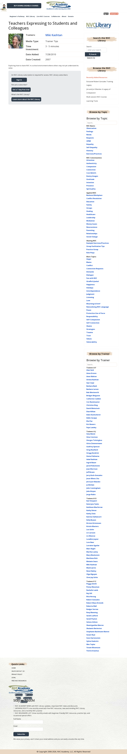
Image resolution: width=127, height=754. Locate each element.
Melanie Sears (92, 561)
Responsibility (92, 316)
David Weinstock (93, 408)
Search (88, 46)
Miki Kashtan (53, 35)
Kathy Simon (91, 510)
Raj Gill (89, 593)
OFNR (88, 141)
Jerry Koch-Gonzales (94, 475)
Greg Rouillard (92, 450)
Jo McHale (90, 485)
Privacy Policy (17, 674)
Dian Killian (90, 411)
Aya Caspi (90, 383)
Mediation (90, 221)
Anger (88, 259)
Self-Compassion (93, 320)
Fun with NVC (91, 278)
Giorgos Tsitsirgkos (94, 440)
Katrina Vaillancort (94, 517)
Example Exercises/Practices (97, 243)
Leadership (90, 217)
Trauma (89, 332)
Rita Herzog (91, 596)
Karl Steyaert (91, 501)
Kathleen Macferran (94, 507)
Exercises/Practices (94, 154)
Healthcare (90, 214)
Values (89, 339)
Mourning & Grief (93, 304)
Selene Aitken (92, 622)
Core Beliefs (91, 173)
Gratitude (90, 179)
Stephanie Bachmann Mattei (97, 632)
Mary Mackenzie (93, 555)
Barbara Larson (92, 389)
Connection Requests (94, 269)
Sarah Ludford (92, 616)
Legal (14, 677)
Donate (71, 16)
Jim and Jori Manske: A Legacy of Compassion (98, 91)
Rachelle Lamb (92, 590)
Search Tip (91, 58)
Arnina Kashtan (92, 380)
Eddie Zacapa (91, 418)
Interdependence (93, 291)
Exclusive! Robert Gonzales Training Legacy (99, 83)
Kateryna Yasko (92, 504)
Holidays (89, 288)
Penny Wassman (92, 587)
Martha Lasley (92, 552)
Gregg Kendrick (92, 453)
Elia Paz (89, 421)
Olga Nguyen (91, 574)
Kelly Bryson (91, 520)
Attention (90, 160)
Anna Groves (91, 373)
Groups (89, 208)
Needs (88, 135)
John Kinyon (91, 491)
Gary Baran (90, 434)
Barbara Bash (91, 386)
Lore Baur (90, 542)
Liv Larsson (90, 533)
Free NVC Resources (19, 681)
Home (14, 668)
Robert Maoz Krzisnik (94, 603)
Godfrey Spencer (93, 447)
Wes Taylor (90, 644)
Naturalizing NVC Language (97, 307)
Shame (89, 326)
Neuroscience (91, 227)
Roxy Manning (92, 612)
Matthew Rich (92, 558)
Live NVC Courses (43, 16)
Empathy (89, 144)
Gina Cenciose (92, 437)
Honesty (89, 151)
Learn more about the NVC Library (26, 99)
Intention (90, 182)
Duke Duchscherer (93, 415)
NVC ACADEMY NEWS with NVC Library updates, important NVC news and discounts (46, 706)
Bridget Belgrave (93, 395)
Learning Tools (92, 101)
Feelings (89, 131)
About (64, 16)
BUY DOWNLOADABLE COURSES (26, 6)
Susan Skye (90, 635)
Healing (89, 211)
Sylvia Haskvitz (92, 641)
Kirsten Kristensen (93, 523)
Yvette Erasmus (92, 651)
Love (88, 300)
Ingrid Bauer (91, 462)
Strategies (90, 329)
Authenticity (91, 163)
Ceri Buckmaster (93, 402)
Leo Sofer (90, 529)
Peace (88, 310)
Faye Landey (91, 427)
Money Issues (91, 224)
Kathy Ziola (90, 514)
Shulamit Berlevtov (94, 628)
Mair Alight (90, 549)
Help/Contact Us (18, 671)
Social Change (92, 237)
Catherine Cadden (93, 399)
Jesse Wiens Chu (92, 478)
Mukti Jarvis (91, 568)
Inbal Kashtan (91, 459)
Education (90, 202)
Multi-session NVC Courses (96, 97)
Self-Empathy (91, 147)
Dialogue (90, 275)
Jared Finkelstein (93, 466)
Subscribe (21, 734)
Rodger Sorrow (92, 609)
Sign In (106, 14)
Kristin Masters (92, 526)
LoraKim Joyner (92, 539)
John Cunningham (93, 488)
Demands (90, 272)
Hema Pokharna (92, 456)
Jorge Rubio (91, 494)
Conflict (89, 265)
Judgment (90, 294)
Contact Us (114, 14)
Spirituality (90, 189)
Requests (90, 138)
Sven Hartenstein (93, 638)
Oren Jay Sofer (92, 577)
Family (89, 205)
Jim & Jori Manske (93, 482)
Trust (88, 335)
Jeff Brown (90, 472)
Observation (91, 128)
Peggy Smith (91, 584)
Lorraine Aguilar (92, 545)
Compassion (91, 166)
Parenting (90, 230)
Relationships (91, 233)
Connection (91, 170)
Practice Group (92, 249)
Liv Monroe (90, 536)
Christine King (92, 405)
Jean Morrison (91, 469)
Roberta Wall (91, 606)
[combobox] (96, 50)
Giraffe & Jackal (92, 281)
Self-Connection (92, 323)
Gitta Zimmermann (94, 443)
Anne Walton (91, 376)
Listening (90, 297)
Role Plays (90, 253)
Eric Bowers (90, 424)
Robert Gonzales (93, 600)
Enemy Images (92, 176)
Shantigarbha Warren (95, 625)
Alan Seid (90, 370)
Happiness (90, 284)
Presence (90, 186)
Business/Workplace (94, 195)
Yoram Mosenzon (93, 647)
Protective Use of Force (95, 313)
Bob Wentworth (92, 392)
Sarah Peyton (91, 619)
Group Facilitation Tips (95, 246)
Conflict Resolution (94, 198)
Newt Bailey (91, 571)
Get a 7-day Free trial (21, 90)
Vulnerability (91, 342)
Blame (88, 262)
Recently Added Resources (96, 77)
